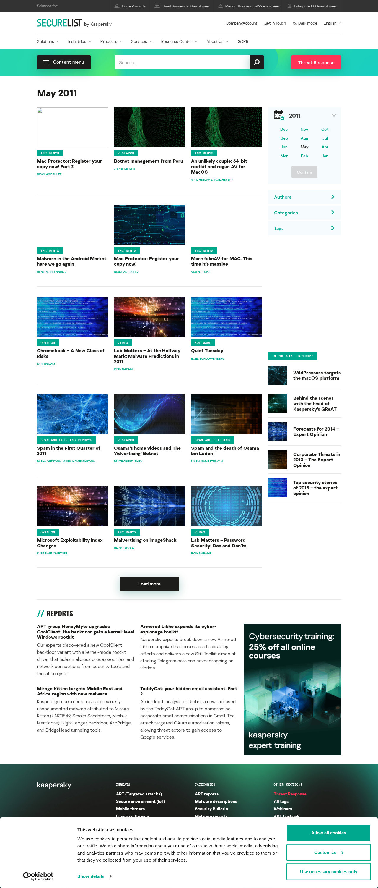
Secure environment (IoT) (140, 801)
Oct (325, 129)
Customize (325, 852)
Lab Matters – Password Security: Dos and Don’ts (218, 542)
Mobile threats (130, 808)
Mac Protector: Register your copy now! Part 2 (69, 163)
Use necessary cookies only (328, 871)
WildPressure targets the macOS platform (317, 375)
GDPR (243, 41)
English (330, 22)
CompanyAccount (242, 22)
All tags (281, 801)
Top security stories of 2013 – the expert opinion (315, 488)
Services (139, 41)
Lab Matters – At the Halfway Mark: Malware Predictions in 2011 (147, 356)
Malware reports (211, 816)
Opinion (48, 342)
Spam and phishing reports (66, 440)
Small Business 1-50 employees (186, 6)
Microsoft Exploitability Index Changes (70, 542)
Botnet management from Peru (148, 161)
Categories (205, 784)
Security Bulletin (211, 808)
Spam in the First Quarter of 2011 (68, 450)
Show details (90, 876)
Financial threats (132, 816)
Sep (284, 137)
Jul (325, 137)
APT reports (207, 793)
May (305, 146)
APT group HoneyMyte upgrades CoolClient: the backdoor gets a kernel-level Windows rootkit (85, 632)
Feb (304, 155)
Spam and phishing (212, 440)
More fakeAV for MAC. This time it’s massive (221, 261)
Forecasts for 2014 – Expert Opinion (316, 431)
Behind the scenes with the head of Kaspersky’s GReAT (315, 403)
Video (123, 342)
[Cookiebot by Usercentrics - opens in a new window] (38, 876)
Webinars (283, 808)
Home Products (134, 6)
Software (203, 342)
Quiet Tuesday (207, 350)
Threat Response (290, 793)
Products (108, 41)
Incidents (50, 153)
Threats (123, 784)
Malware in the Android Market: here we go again (72, 261)
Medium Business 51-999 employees (252, 6)
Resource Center (176, 41)
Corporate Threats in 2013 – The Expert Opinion (316, 460)
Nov (304, 129)
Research (126, 153)
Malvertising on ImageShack (145, 540)
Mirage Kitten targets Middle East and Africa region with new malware (80, 691)
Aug (304, 137)
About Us (215, 41)
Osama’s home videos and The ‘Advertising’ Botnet (147, 450)
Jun (284, 146)
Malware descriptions (216, 801)
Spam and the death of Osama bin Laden (225, 450)
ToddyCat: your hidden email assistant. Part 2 (188, 691)
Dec (284, 129)
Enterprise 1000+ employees (315, 6)
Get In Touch (275, 22)
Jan (325, 155)
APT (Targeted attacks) (139, 793)
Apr (325, 146)
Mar (284, 155)
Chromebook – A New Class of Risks (71, 353)
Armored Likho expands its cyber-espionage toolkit (178, 629)
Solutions (45, 41)
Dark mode (307, 22)
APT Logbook (286, 816)
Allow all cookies (328, 832)
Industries (77, 41)
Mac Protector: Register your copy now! (146, 261)
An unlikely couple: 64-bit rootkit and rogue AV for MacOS (219, 166)
